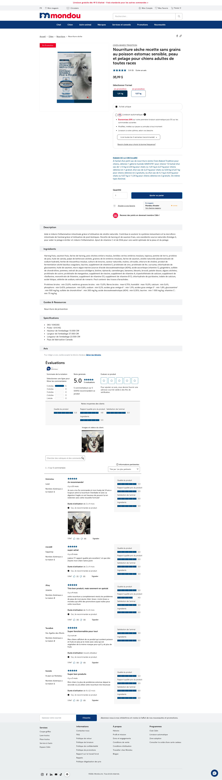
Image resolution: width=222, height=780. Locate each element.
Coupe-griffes (45, 731)
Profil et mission (119, 734)
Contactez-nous (82, 731)
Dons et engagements (122, 738)
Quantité (117, 190)
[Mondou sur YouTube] (56, 774)
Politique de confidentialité (87, 746)
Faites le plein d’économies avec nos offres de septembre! (135, 2)
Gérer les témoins (93, 355)
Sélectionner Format (122, 85)
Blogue (115, 754)
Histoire (116, 731)
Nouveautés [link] (159, 24)
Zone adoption (155, 738)
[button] (51, 8)
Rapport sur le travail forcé (87, 754)
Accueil (43, 36)
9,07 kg (138, 93)
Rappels (79, 758)
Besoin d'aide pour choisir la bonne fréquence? (137, 144)
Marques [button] (102, 24)
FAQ (78, 734)
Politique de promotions (86, 750)
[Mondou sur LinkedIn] (51, 774)
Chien (51, 36)
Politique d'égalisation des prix (88, 761)
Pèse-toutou (45, 739)
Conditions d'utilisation (122, 746)
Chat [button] (59, 24)
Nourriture (61, 36)
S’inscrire (86, 718)
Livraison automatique (159, 734)
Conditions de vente (121, 742)
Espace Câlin (45, 747)
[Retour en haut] (67, 774)
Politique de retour (84, 738)
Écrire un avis (141, 70)
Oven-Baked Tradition (125, 45)
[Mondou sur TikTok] (61, 774)
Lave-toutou (45, 735)
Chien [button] (70, 24)
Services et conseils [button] (121, 24)
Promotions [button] (142, 24)
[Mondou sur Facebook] (46, 774)
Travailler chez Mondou (122, 750)
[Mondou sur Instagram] (42, 774)
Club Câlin (154, 731)
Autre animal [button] (85, 24)
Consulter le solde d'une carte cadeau (165, 742)
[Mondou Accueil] (60, 15)
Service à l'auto (46, 743)
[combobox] (147, 16)
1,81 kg (120, 93)
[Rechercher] (179, 16)
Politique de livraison (84, 742)
